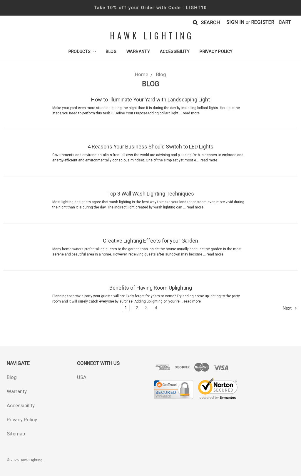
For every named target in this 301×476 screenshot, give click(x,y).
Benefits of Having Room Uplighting (150, 288)
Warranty (138, 51)
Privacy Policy (216, 51)
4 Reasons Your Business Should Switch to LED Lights (150, 146)
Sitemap (16, 434)
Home (141, 74)
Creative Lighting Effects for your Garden (150, 241)
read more (191, 113)
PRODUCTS (80, 51)
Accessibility (175, 51)
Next (288, 308)
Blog (111, 51)
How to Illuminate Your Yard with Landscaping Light (150, 99)
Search (210, 22)
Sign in (235, 22)
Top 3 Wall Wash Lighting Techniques (150, 194)
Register (262, 22)
